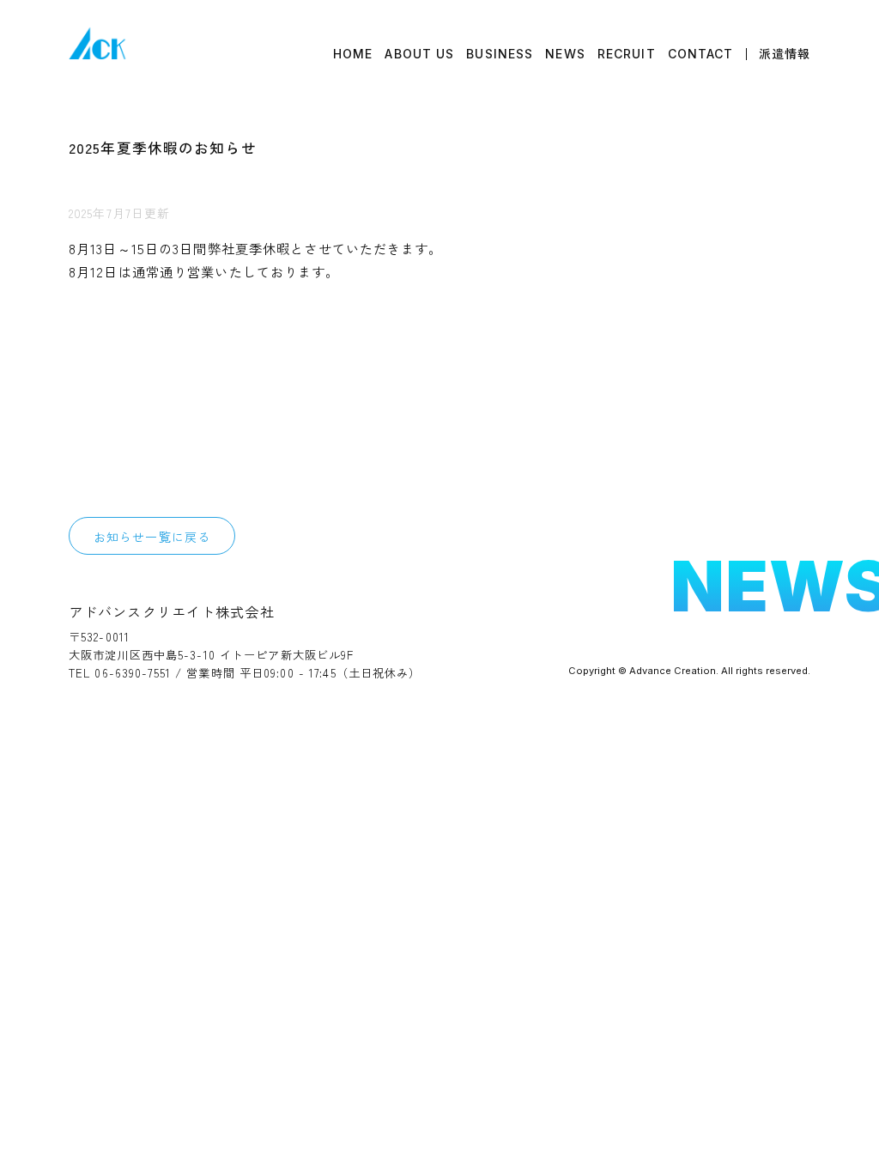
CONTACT (701, 54)
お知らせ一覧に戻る (152, 536)
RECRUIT (626, 54)
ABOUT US (419, 54)
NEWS (565, 54)
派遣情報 (784, 54)
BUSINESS (499, 54)
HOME (353, 54)
